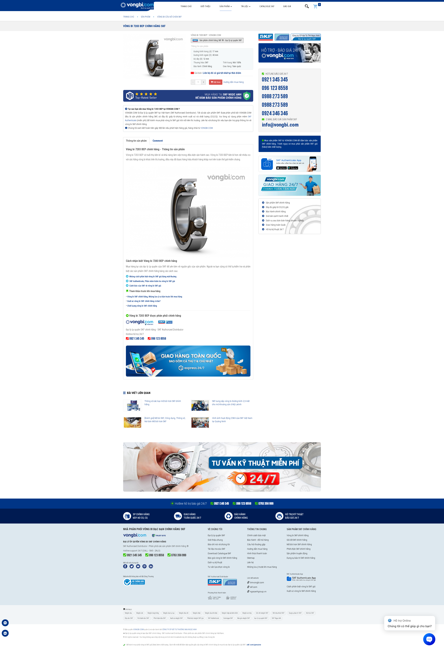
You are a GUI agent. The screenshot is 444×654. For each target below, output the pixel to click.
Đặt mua (216, 82)
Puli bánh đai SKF (143, 618)
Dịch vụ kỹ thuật (215, 562)
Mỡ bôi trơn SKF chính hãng (299, 544)
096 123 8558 (275, 88)
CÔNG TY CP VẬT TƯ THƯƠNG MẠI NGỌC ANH (179, 629)
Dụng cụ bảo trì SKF (295, 613)
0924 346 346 (275, 113)
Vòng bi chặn (196, 613)
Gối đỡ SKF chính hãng (297, 540)
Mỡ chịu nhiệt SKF (278, 613)
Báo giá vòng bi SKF (243, 618)
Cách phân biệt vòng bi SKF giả (301, 586)
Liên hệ (250, 562)
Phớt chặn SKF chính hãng (298, 549)
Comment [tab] (158, 140)
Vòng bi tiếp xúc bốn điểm (230, 613)
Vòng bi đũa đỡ (183, 613)
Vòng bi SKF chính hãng (298, 535)
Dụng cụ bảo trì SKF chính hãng (301, 558)
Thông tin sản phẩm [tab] (136, 140)
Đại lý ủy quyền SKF (216, 535)
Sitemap (251, 558)
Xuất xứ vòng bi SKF (176, 618)
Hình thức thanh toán (257, 553)
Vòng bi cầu (128, 613)
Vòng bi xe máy (247, 613)
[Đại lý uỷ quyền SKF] (149, 322)
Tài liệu (245, 6)
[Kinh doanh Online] (5, 624)
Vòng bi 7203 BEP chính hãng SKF (144, 26)
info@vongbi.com (280, 125)
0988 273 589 (275, 96)
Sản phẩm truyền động (297, 553)
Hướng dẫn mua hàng (233, 82)
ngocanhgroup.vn (257, 591)
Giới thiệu (205, 6)
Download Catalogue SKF (219, 553)
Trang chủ (186, 6)
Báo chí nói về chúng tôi (219, 544)
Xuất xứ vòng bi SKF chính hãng (301, 591)
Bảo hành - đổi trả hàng (258, 540)
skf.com (253, 587)
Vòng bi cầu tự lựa (168, 613)
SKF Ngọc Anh (276, 618)
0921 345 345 (275, 79)
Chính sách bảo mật (256, 535)
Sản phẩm (224, 6)
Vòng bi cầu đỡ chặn (211, 613)
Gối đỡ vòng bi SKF (262, 613)
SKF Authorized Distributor (135, 546)
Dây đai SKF (129, 618)
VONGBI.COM (207, 128)
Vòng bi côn (139, 613)
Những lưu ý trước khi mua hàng (262, 567)
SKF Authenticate (213, 618)
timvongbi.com (256, 582)
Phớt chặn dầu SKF (159, 618)
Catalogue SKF (266, 6)
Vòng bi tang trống (153, 613)
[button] (306, 6)
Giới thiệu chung (215, 540)
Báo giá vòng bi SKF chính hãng (222, 558)
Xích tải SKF (310, 613)
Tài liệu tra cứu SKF (216, 549)
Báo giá (287, 6)
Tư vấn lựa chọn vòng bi (219, 567)
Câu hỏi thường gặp (256, 544)
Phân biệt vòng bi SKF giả (195, 618)
